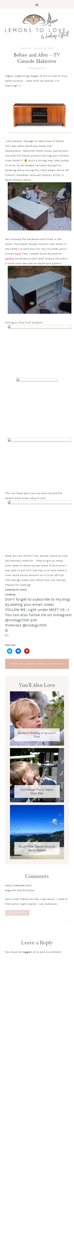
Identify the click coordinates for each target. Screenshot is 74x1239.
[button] (37, 4)
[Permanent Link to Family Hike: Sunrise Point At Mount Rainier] (37, 858)
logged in (28, 952)
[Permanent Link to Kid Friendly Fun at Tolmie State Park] (37, 801)
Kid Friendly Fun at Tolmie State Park (37, 791)
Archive (26, 48)
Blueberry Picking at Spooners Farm (37, 734)
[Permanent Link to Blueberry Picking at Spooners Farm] (37, 744)
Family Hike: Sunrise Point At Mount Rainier (37, 848)
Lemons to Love (37, 26)
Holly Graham (15, 885)
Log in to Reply (17, 913)
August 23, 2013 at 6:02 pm (20, 890)
